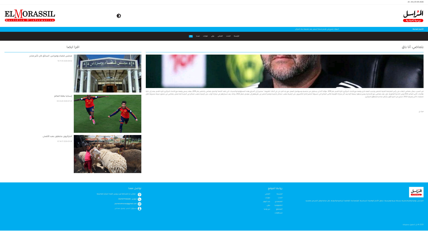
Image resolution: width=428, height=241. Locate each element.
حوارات (205, 36)
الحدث (228, 36)
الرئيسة (236, 36)
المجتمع (279, 209)
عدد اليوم (266, 202)
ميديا (198, 36)
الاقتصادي (278, 202)
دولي (212, 36)
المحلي (220, 36)
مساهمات (278, 213)
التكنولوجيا (278, 205)
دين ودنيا (267, 209)
